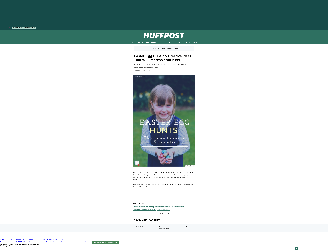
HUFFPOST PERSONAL (38, 240)
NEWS (132, 42)
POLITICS (140, 42)
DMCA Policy (52, 242)
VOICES (187, 42)
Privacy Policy (75, 242)
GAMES (195, 42)
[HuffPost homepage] (22, 238)
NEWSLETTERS (58, 240)
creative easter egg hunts (143, 207)
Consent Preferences (85, 242)
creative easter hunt (162, 207)
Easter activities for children (144, 209)
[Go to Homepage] (296, 248)
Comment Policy (43, 242)
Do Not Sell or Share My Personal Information (105, 242)
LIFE (161, 42)
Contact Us (14, 242)
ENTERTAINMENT (151, 42)
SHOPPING (169, 42)
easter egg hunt (163, 209)
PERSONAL (179, 42)
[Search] (9, 28)
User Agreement (33, 242)
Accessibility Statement (64, 242)
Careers (26, 242)
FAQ (187, 226)
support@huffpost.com (164, 228)
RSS (19, 242)
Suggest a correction (164, 213)
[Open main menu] (3, 28)
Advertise (8, 242)
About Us (3, 242)
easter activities (178, 207)
